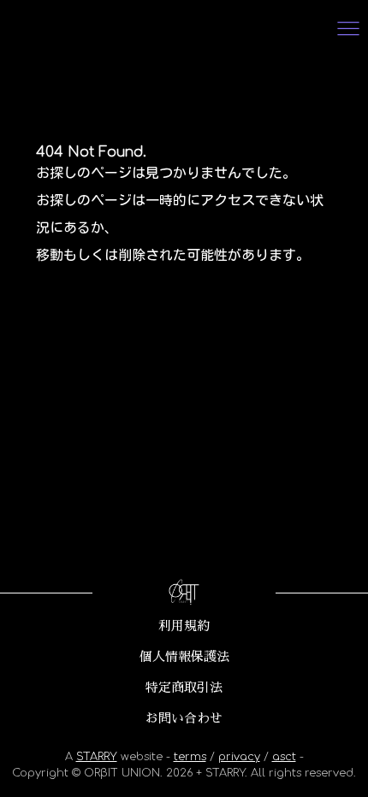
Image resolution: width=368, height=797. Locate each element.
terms (190, 757)
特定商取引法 (184, 688)
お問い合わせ (184, 718)
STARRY (96, 757)
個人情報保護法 (184, 657)
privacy (239, 757)
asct (284, 757)
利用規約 (184, 626)
